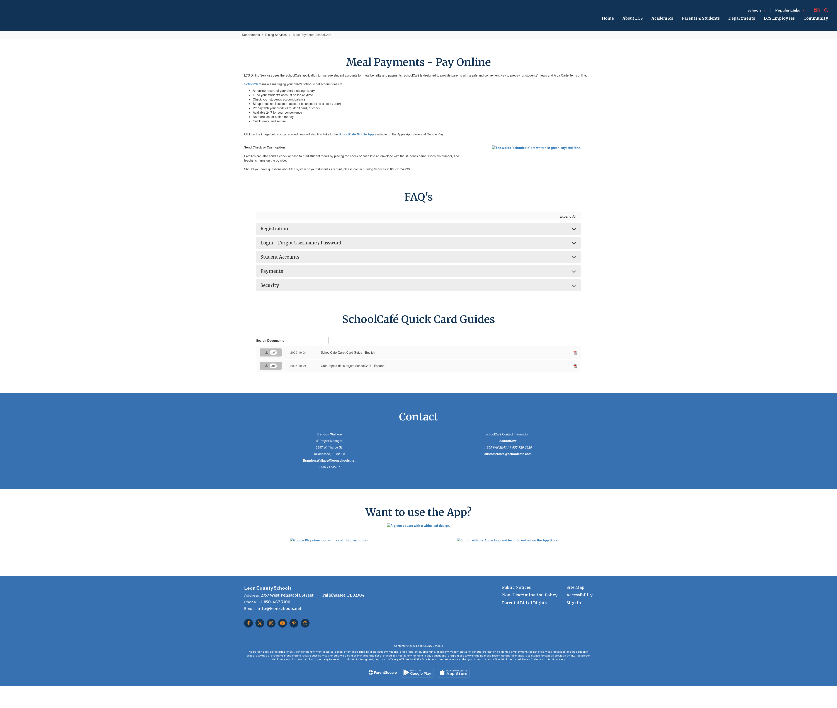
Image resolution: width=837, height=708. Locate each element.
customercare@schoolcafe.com (507, 454)
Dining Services (276, 34)
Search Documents (270, 340)
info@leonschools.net (279, 608)
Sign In (574, 602)
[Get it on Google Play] (417, 672)
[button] (756, 10)
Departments (251, 34)
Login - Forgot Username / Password (300, 243)
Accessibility (580, 594)
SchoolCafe (252, 84)
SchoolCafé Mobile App (356, 134)
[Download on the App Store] (453, 672)
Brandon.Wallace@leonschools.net (329, 460)
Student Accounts (279, 257)
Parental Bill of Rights (524, 602)
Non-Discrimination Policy (530, 594)
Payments (271, 271)
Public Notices (516, 587)
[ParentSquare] (382, 672)
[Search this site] (826, 10)
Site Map (575, 587)
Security (269, 285)
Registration (274, 228)
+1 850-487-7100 (274, 601)
